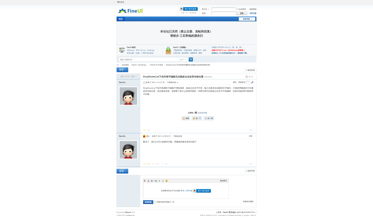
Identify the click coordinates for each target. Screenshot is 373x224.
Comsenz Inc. (130, 215)
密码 (204, 13)
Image (152, 180)
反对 (166, 164)
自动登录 (242, 9)
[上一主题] (249, 77)
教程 (200, 53)
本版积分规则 (248, 201)
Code (162, 180)
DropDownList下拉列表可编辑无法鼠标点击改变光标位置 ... (189, 65)
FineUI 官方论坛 (118, 65)
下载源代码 (177, 50)
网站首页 (120, 2)
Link (155, 180)
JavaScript (150, 50)
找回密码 (252, 9)
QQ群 (137, 53)
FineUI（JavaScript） (139, 65)
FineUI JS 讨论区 (156, 65)
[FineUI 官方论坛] (130, 15)
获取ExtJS (197, 50)
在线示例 (176, 53)
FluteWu (122, 82)
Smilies (166, 180)
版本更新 (185, 53)
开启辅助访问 (255, 2)
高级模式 (223, 181)
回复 (148, 130)
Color (148, 180)
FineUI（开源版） (180, 47)
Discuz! (128, 212)
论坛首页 (125, 65)
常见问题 (130, 53)
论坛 (121, 19)
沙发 (250, 136)
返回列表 (251, 70)
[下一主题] (252, 77)
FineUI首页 (131, 47)
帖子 (182, 60)
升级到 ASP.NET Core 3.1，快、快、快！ (227, 47)
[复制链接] (208, 77)
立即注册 (252, 13)
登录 (182, 191)
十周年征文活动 (147, 53)
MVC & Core (141, 50)
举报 (251, 130)
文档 (204, 50)
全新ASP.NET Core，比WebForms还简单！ (228, 50)
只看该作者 (171, 82)
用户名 (204, 9)
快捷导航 (246, 19)
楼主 (235, 82)
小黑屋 (218, 212)
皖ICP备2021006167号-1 (246, 212)
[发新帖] (122, 69)
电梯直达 (241, 82)
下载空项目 (187, 50)
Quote (159, 180)
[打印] (247, 77)
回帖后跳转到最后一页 (165, 202)
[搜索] (190, 59)
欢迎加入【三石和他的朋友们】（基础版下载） (230, 53)
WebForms (130, 50)
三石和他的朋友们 (191, 35)
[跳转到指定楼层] (252, 82)
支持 (158, 164)
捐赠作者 (193, 53)
